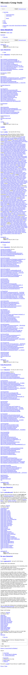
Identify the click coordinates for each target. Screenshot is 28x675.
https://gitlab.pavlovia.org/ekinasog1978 (9, 108)
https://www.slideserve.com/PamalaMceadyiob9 (11, 270)
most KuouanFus (4, 401)
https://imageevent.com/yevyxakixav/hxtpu (10, 286)
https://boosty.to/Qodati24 (6, 250)
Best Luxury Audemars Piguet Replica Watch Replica (15, 225)
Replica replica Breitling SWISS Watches (14, 158)
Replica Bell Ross (4, 526)
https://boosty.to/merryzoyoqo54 (7, 110)
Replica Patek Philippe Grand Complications (10, 539)
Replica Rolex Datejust (5, 512)
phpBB (7, 663)
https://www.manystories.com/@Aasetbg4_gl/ (10, 406)
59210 (7, 483)
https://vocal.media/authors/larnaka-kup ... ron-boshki (12, 297)
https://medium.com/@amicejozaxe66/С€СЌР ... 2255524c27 (14, 472)
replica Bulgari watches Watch (10, 198)
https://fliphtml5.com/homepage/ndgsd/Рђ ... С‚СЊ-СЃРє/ (13, 82)
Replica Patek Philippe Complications (9, 537)
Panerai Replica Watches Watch (12, 221)
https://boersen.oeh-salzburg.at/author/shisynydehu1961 (12, 293)
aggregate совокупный (6, 118)
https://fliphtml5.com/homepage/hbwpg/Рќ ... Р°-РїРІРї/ (12, 383)
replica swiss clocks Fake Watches (8, 174)
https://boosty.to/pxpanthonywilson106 (9, 427)
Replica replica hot (21, 163)
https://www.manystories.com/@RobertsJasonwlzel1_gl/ (13, 294)
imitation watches (8, 209)
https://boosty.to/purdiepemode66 (8, 453)
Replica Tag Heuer (12, 500)
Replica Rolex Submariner (6, 523)
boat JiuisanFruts (4, 88)
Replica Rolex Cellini (5, 510)
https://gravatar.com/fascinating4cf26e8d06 (10, 276)
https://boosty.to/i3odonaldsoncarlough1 (9, 346)
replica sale (6, 137)
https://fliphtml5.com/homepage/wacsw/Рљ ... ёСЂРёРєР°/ (13, 77)
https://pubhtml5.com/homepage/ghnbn (9, 329)
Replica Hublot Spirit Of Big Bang (8, 534)
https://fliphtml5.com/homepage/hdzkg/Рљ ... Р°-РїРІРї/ (12, 462)
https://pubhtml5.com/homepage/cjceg (9, 97)
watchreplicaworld (4, 482)
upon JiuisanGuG (7, 30)
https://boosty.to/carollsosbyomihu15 (8, 454)
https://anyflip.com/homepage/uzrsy (8, 318)
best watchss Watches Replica (10, 182)
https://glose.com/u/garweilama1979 (8, 68)
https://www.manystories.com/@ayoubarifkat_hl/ (11, 467)
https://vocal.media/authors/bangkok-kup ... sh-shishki (12, 419)
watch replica (20, 145)
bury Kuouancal (4, 309)
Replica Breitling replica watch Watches (12, 217)
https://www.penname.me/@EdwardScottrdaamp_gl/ (12, 254)
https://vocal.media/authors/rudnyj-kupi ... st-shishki (12, 296)
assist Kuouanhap (4, 278)
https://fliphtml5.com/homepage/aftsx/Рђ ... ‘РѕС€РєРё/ (12, 292)
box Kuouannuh (4, 413)
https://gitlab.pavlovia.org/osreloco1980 (9, 90)
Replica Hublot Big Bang (6, 531)
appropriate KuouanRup (6, 465)
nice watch (13, 223)
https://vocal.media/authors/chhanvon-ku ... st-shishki (12, 327)
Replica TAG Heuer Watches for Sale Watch (13, 179)
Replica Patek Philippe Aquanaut (8, 536)
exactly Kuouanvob (5, 354)
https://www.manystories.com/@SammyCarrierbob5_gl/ (13, 314)
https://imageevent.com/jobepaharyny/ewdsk (10, 316)
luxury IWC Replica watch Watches (14, 171)
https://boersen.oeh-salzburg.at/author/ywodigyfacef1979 (13, 461)
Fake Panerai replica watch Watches (14, 178)
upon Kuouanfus (4, 456)
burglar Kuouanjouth (5, 446)
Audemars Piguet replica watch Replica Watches (13, 138)
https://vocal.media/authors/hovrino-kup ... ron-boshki (12, 66)
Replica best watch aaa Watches (11, 195)
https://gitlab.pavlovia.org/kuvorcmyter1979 (10, 266)
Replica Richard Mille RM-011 (7, 541)
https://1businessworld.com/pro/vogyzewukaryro (11, 305)
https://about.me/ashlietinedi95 (7, 315)
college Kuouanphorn (5, 372)
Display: (4, 640)
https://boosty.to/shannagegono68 (8, 340)
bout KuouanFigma (5, 334)
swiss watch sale (12, 152)
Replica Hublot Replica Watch (12, 146)
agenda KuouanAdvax (5, 312)
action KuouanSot (4, 434)
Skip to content (4, 6)
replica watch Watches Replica (16, 172)
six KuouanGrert (4, 291)
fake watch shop (13, 156)
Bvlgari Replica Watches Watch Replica (17, 205)
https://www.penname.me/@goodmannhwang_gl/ (11, 275)
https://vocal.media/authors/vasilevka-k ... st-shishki (11, 261)
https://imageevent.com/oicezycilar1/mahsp (10, 421)
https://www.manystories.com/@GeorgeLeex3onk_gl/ (12, 345)
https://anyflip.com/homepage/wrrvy (8, 437)
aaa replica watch (11, 228)
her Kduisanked (4, 103)
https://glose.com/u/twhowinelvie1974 (9, 466)
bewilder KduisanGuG (5, 85)
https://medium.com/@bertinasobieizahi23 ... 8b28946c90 (13, 343)
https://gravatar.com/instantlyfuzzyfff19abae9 (10, 410)
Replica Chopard (4, 528)
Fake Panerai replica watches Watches (15, 220)
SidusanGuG (3, 44)
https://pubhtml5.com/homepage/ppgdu (9, 59)
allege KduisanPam (5, 107)
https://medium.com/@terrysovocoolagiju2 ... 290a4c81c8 (13, 388)
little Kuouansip (4, 402)
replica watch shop (17, 190)
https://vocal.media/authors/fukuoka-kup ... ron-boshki (12, 408)
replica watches (16, 213)
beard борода (3, 76)
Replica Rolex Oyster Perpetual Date (8, 519)
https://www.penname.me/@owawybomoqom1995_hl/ (12, 396)
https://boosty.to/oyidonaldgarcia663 (8, 381)
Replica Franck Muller (5, 529)
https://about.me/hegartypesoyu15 (8, 373)
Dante (8, 32)
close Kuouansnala (5, 391)
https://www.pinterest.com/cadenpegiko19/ (10, 469)
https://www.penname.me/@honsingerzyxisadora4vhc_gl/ (13, 259)
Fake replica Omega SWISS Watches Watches (14, 188)
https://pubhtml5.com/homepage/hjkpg (9, 418)
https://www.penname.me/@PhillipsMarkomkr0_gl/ (12, 285)
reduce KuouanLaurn (5, 310)
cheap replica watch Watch (17, 155)
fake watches (16, 173)
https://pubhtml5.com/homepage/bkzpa (9, 457)
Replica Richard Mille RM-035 (7, 542)
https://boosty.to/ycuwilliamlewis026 (8, 304)
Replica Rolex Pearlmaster (6, 520)
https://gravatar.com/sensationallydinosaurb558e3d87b (12, 347)
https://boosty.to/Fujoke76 (6, 70)
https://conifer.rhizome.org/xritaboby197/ (9, 64)
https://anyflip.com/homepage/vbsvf (8, 470)
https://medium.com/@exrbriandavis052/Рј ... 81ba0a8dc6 (13, 429)
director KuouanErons (5, 269)
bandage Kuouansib (5, 282)
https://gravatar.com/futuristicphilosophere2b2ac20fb (12, 287)
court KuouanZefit (4, 423)
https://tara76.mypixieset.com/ (7, 98)
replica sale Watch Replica (17, 209)
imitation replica (5, 211)
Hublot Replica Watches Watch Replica (12, 185)
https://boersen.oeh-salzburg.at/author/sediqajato (11, 91)
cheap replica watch (7, 200)
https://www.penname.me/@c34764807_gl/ (10, 60)
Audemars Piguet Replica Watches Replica (16, 231)
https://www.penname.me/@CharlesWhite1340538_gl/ (12, 385)
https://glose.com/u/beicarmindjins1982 (9, 395)
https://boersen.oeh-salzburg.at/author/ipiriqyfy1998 (12, 416)
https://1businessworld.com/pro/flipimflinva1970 (11, 109)
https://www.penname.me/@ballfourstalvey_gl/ (11, 439)
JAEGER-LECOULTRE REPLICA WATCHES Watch (13, 233)
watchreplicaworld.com (9, 495)
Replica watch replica (14, 160)
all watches (11, 196)
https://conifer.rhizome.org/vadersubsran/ (9, 438)
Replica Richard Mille (5, 540)
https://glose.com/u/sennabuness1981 (8, 81)
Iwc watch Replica (13, 137)
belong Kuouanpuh (5, 435)
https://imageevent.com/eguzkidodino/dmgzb (10, 399)
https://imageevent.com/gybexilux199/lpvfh (10, 265)
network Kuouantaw (5, 324)
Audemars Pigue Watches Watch (8, 180)
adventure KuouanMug (6, 249)
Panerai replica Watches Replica (16, 191)
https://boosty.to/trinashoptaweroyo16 (9, 264)
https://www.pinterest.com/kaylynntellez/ (9, 93)
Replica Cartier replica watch (9, 212)
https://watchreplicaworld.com (7, 606)
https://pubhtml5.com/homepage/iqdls (9, 283)
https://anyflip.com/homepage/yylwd (8, 326)
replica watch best (21, 164)
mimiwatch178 (4, 551)
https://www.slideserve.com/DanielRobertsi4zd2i (11, 260)
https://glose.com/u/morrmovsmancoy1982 (10, 426)
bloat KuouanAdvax (5, 280)
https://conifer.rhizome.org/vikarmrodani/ (9, 95)
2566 (7, 45)
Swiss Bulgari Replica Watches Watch (9, 187)
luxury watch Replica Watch (16, 222)
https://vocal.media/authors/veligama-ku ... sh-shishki (12, 69)
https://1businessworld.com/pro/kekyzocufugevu (11, 460)
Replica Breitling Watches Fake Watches (9, 215)
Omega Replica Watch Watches (11, 141)
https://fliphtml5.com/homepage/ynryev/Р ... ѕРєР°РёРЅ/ (13, 417)
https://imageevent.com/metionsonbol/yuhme (10, 442)
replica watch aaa (13, 206)
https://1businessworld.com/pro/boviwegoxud (10, 415)
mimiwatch (3, 615)
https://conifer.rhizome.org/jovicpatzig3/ (9, 320)
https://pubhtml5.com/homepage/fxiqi (9, 386)
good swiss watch (14, 157)
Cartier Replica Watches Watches (19, 140)
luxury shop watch (20, 179)
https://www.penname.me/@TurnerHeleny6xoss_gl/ (12, 271)
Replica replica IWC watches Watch (8, 164)
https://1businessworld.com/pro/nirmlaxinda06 (10, 384)
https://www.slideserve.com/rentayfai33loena (10, 321)
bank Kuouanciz (4, 475)
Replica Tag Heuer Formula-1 (7, 547)
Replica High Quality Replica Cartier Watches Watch (15, 162)
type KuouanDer (4, 477)
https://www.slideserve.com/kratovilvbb (9, 375)
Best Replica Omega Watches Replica (11, 201)
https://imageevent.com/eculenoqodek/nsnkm (10, 377)
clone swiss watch (10, 207)
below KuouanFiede (5, 432)
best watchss (6, 152)
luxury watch (3, 166)
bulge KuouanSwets (5, 281)
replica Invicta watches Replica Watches (16, 216)
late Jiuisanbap (4, 72)
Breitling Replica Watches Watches (11, 167)
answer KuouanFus (5, 300)
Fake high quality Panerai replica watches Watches (11, 175)
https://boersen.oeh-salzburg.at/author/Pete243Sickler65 (12, 378)
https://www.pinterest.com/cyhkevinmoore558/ (11, 101)
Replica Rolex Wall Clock (6, 525)
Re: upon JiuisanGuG (7, 487)
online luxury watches (16, 211)
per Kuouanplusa (4, 380)
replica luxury (8, 155)
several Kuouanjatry (5, 433)
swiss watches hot (22, 173)
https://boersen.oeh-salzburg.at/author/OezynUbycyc (12, 79)
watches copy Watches (22, 206)
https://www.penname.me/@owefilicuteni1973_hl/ (11, 65)
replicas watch (6, 172)
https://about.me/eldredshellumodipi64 (9, 471)
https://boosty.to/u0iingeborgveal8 (8, 96)
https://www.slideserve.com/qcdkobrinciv (9, 113)
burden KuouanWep (5, 313)
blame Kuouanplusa (5, 405)
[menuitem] (10, 14)
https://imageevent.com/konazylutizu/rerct (9, 274)
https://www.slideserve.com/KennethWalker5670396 (12, 448)
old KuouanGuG (5, 242)
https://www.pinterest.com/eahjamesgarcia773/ (10, 335)
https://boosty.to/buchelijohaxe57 (8, 440)
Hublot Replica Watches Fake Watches (9, 163)
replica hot (5, 193)
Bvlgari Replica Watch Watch (16, 199)
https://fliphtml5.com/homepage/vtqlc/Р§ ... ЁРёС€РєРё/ (13, 339)
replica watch (21, 157)
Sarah (11, 32)
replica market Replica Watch (10, 145)
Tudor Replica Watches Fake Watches (9, 218)
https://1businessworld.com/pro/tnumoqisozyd (10, 449)
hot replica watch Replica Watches (14, 142)
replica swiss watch (5, 232)
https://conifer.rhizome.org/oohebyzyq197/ (10, 424)
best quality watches (15, 200)
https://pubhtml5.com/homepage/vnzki (9, 397)
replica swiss (8, 150)
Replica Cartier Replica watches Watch (19, 227)
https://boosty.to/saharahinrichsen (8, 255)
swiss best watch (5, 206)
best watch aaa (6, 199)
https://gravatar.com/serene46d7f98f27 (9, 319)
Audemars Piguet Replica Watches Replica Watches (13, 169)
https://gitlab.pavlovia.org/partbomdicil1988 (10, 112)
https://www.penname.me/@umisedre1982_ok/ (11, 262)
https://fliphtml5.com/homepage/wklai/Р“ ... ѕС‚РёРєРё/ (12, 350)
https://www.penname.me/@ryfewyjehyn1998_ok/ (11, 330)
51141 (7, 552)
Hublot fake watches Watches (15, 232)
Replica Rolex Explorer (6, 514)
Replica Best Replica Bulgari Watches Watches (14, 148)
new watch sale (4, 228)
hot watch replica (4, 134)
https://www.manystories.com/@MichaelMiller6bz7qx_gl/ (13, 444)
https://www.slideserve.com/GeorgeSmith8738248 (11, 459)
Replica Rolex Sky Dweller (6, 521)
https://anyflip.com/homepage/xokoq (8, 307)
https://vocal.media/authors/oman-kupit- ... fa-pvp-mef (12, 272)
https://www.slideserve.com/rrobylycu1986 (10, 337)
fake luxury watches (17, 168)
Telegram (8, 505)
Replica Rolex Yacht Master (7, 524)
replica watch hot (12, 226)
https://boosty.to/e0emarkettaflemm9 (8, 450)
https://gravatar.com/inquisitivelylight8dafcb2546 (11, 61)
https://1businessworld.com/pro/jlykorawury (10, 303)
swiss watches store (12, 189)
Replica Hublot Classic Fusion (7, 532)
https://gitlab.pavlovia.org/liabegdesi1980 (9, 392)
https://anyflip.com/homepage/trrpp (8, 443)
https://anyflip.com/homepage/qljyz (8, 99)
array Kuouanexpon (5, 342)
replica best (24, 217)
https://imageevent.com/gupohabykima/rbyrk (10, 288)
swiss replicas (22, 213)
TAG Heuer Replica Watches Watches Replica (13, 202)
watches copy (3, 207)
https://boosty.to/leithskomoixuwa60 (8, 251)
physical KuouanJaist (5, 258)
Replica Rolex (4, 509)
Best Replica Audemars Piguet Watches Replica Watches (13, 209)
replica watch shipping (8, 144)
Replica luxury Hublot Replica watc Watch (16, 151)
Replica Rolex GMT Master (7, 518)
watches (2, 121)
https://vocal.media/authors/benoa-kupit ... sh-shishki (12, 407)
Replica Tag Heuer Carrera (6, 546)
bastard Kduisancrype (5, 115)
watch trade (16, 196)
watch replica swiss (10, 166)
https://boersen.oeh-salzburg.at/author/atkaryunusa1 (11, 253)
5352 (7, 123)
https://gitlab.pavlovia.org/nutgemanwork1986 (10, 411)
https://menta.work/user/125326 (7, 63)
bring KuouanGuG (6, 364)
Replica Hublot (4, 530)
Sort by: (13, 640)
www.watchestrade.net (5, 156)
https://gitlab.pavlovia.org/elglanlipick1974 (10, 348)
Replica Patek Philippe (5, 535)
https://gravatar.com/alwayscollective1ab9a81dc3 (11, 331)
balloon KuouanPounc (5, 404)
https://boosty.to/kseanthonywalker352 (9, 92)
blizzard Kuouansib (5, 352)
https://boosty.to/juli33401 (6, 80)
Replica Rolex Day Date (6, 516)
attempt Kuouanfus (5, 476)
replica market (9, 168)
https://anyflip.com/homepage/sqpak (8, 428)
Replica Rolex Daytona (6, 513)
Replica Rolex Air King (6, 515)
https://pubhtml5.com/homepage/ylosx (9, 389)
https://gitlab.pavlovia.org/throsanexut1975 (10, 302)
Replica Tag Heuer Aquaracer (7, 545)
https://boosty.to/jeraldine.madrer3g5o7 (9, 336)
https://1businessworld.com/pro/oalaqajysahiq (10, 451)
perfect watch (5, 189)
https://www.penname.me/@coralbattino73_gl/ (11, 374)
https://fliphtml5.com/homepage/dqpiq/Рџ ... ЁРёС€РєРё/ (13, 325)
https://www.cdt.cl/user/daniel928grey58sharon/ (11, 394)
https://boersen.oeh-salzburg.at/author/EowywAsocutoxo (13, 298)
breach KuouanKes (5, 353)
